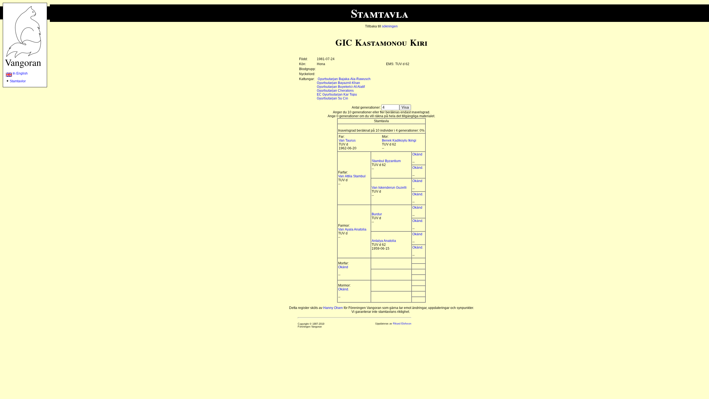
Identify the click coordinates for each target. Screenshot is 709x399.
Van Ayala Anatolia (352, 229)
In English (20, 73)
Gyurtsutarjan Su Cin (332, 98)
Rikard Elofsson (402, 323)
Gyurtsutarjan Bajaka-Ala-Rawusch (344, 79)
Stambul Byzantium (386, 161)
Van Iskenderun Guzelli (389, 188)
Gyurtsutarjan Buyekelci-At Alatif (341, 87)
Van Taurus (347, 140)
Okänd (417, 154)
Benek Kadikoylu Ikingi (399, 140)
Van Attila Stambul (352, 176)
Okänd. (417, 168)
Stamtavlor (18, 81)
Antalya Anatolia (384, 241)
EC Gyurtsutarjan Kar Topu (337, 94)
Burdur (377, 214)
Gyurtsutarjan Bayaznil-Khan (338, 83)
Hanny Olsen (333, 308)
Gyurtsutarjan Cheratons (335, 91)
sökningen (390, 26)
